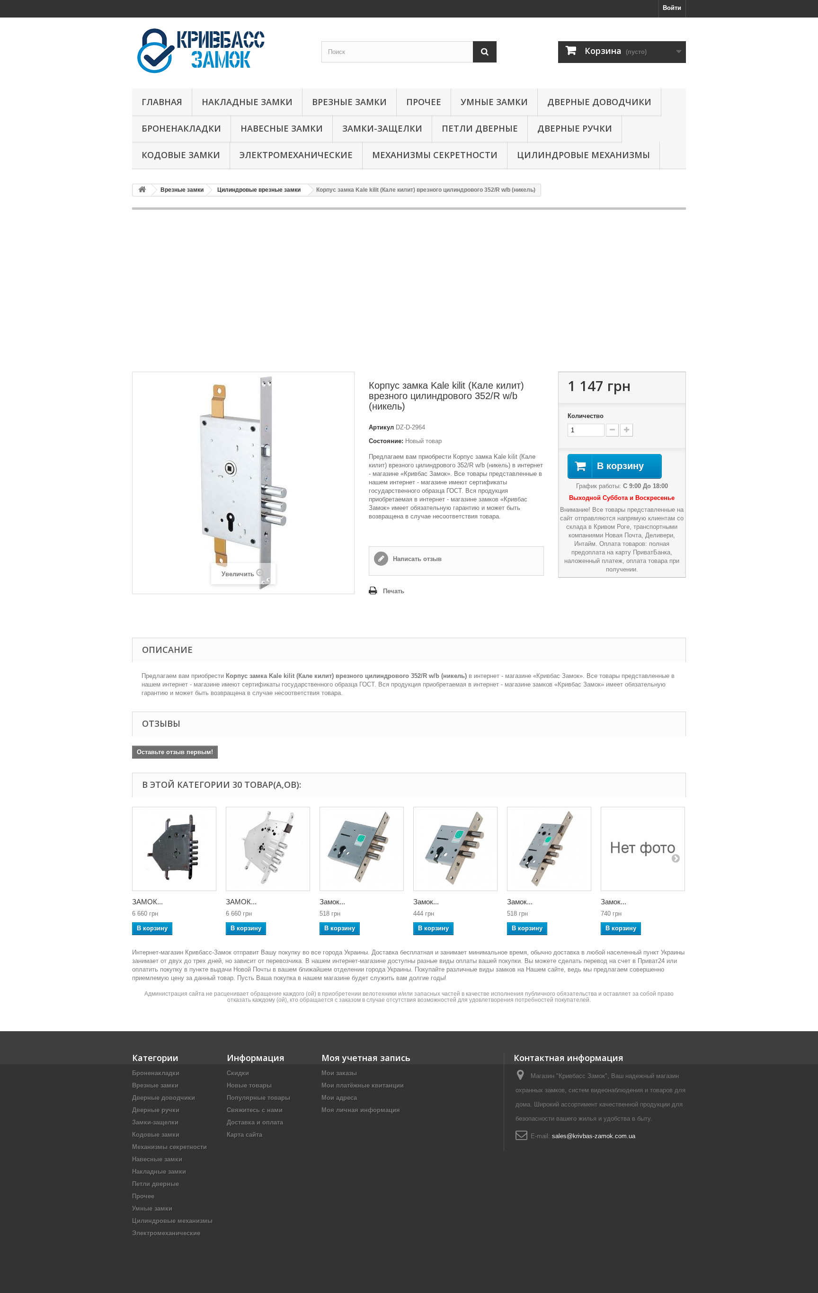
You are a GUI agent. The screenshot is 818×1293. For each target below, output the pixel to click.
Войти (672, 7)
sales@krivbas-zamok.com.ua (593, 1136)
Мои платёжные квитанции (362, 1085)
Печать (393, 591)
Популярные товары (258, 1097)
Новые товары (249, 1085)
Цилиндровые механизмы (583, 155)
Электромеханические (296, 155)
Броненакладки (181, 128)
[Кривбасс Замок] (219, 51)
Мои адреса (339, 1097)
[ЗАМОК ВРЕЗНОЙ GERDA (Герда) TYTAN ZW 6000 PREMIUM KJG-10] (268, 849)
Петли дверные (480, 128)
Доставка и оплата (255, 1122)
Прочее (423, 101)
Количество (586, 415)
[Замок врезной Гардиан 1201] (455, 849)
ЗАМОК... (147, 902)
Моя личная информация (360, 1110)
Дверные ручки (574, 128)
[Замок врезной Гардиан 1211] (549, 849)
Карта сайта (244, 1134)
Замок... (332, 902)
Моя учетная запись (365, 1057)
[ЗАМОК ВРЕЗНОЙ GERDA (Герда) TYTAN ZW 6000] (174, 849)
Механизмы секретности (435, 155)
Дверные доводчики (599, 101)
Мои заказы (339, 1073)
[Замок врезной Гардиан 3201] (362, 849)
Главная (162, 101)
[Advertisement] (409, 290)
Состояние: (386, 441)
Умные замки (494, 101)
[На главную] (142, 190)
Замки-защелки (382, 128)
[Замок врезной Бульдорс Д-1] (643, 849)
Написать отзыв (416, 558)
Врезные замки (349, 101)
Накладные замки (247, 101)
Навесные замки (281, 128)
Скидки (238, 1073)
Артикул (381, 427)
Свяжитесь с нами (255, 1110)
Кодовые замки (181, 155)
